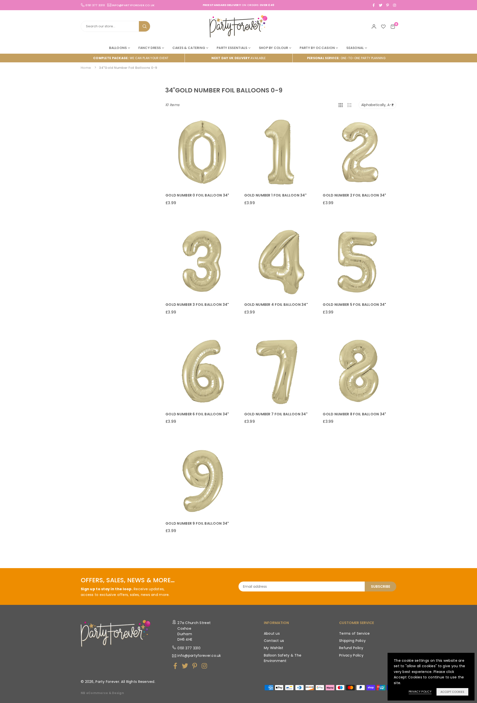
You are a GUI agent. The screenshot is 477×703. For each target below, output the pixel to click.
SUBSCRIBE (380, 586)
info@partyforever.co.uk (133, 5)
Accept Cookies (452, 692)
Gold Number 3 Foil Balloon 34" (197, 304)
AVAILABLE (238, 58)
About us (272, 633)
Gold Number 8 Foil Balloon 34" (354, 414)
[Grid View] (341, 104)
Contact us (274, 640)
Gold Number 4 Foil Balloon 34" (276, 304)
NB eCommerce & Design (102, 693)
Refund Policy (351, 647)
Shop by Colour (273, 47)
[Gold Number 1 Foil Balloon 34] (281, 152)
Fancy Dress (149, 47)
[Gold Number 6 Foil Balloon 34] (202, 371)
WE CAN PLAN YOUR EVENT (130, 58)
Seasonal (355, 47)
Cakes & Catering (188, 47)
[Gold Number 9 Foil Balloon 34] (202, 480)
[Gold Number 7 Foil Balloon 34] (281, 371)
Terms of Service (354, 633)
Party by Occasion (317, 47)
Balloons (118, 47)
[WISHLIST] (383, 26)
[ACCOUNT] (374, 26)
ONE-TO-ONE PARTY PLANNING (346, 58)
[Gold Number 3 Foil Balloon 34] (202, 261)
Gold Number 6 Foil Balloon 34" (197, 414)
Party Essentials (232, 47)
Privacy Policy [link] (420, 692)
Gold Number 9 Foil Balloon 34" (197, 523)
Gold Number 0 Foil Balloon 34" (197, 195)
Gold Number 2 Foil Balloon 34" (354, 195)
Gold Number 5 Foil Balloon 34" (354, 304)
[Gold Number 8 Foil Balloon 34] (359, 371)
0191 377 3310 (188, 648)
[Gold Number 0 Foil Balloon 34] (202, 152)
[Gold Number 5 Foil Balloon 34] (359, 261)
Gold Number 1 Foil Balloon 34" (275, 195)
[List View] (350, 104)
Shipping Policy (352, 640)
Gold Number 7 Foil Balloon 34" (276, 414)
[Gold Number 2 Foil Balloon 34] (359, 152)
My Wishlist (273, 647)
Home (86, 67)
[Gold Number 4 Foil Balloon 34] (281, 261)
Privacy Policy (351, 655)
